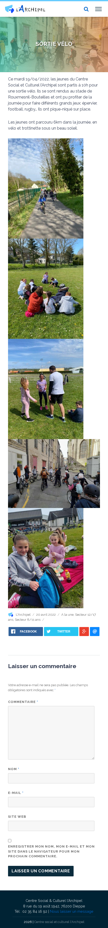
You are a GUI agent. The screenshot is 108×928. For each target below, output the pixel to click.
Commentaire (23, 702)
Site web (17, 816)
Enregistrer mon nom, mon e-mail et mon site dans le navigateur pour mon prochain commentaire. (51, 851)
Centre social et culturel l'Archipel (59, 922)
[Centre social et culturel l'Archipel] (25, 9)
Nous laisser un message (71, 911)
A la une (67, 614)
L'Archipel (23, 614)
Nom (13, 769)
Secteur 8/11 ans (27, 620)
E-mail (16, 793)
